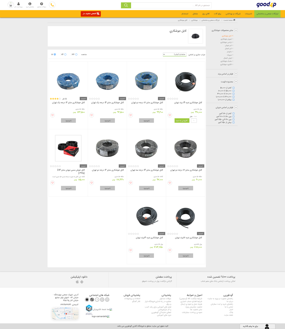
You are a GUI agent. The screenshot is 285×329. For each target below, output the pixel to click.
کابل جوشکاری (227, 36)
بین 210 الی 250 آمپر (223, 119)
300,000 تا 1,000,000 (223, 96)
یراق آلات (217, 13)
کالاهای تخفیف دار (89, 13)
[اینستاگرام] (106, 300)
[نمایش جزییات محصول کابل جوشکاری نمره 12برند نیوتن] (185, 214)
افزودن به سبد (181, 120)
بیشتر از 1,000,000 (224, 99)
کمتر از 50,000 (225, 87)
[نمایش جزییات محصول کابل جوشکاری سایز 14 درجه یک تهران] (107, 79)
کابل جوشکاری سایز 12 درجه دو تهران (147, 102)
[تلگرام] (96, 300)
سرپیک (229, 55)
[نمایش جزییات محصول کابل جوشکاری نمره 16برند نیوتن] (146, 214)
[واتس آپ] (101, 300)
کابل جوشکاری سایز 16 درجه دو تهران (108, 170)
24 (62, 54)
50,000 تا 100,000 (224, 90)
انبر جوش (228, 45)
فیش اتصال (228, 58)
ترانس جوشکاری (226, 42)
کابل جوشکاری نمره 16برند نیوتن (149, 238)
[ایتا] (91, 300)
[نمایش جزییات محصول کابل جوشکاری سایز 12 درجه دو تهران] (146, 79)
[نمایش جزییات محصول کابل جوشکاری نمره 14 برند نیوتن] (185, 79)
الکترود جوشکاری (226, 64)
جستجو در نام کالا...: (201, 5)
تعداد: (195, 116)
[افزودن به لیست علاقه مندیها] (170, 115)
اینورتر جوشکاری (226, 39)
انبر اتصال (228, 48)
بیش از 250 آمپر (224, 122)
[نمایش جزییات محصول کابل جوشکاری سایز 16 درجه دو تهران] (107, 147)
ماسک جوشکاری (226, 61)
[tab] (267, 14)
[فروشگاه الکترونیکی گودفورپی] (261, 4)
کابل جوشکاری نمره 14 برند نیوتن (188, 102)
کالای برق (206, 13)
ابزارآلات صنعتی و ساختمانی (267, 13)
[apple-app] (77, 282)
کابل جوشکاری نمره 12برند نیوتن (188, 238)
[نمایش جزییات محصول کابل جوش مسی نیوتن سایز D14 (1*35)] (68, 147)
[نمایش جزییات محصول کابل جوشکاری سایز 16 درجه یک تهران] (68, 79)
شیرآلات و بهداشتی (233, 13)
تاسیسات (248, 13)
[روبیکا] (87, 300)
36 (73, 54)
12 (52, 54)
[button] (65, 313)
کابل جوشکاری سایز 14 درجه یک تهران (107, 102)
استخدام (185, 13)
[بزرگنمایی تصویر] (195, 36)
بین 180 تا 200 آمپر (223, 116)
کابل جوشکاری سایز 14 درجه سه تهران (146, 170)
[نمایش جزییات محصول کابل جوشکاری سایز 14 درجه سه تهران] (146, 147)
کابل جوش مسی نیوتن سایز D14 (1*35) (71, 171)
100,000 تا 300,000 (224, 93)
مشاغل (195, 13)
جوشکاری (194, 20)
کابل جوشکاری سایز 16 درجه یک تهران (68, 102)
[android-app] (81, 282)
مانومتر (229, 51)
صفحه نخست (228, 20)
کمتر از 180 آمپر (225, 113)
